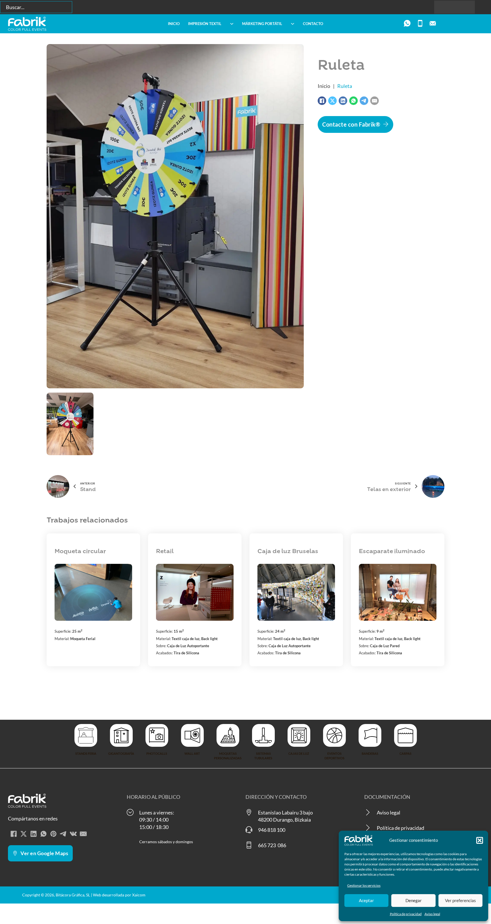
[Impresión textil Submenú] (232, 23)
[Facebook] (322, 100)
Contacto (313, 23)
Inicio (174, 23)
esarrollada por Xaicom (124, 894)
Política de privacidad (406, 914)
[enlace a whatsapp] (407, 23)
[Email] (374, 100)
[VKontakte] (73, 834)
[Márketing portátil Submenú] (292, 23)
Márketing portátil (262, 23)
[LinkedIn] (343, 100)
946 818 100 (271, 830)
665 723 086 (272, 845)
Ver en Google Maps (44, 853)
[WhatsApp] (353, 100)
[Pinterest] (53, 834)
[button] (479, 840)
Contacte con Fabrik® (351, 124)
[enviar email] (433, 23)
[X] (332, 100)
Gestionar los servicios (363, 885)
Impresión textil (204, 23)
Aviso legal (432, 914)
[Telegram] (364, 100)
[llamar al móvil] (420, 23)
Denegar (413, 900)
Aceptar (366, 900)
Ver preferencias (460, 900)
